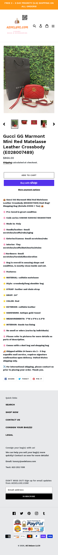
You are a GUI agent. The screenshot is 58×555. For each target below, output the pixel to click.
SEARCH (10, 404)
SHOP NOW (12, 412)
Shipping (7, 162)
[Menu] (53, 26)
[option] (15, 124)
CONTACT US (13, 419)
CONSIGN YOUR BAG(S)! (19, 427)
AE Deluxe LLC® (32, 546)
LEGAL (9, 435)
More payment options (29, 190)
